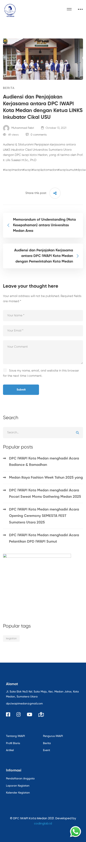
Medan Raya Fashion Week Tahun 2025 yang (46, 477)
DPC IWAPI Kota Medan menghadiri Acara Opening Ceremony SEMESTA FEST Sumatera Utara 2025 (44, 516)
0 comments (39, 134)
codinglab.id (43, 823)
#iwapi (27, 169)
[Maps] (41, 714)
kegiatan (11, 638)
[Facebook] (8, 714)
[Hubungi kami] (75, 831)
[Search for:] (43, 432)
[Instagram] (18, 714)
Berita (9, 88)
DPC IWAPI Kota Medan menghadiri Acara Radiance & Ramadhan (44, 462)
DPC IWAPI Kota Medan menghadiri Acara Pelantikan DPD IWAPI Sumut (44, 538)
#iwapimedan (12, 169)
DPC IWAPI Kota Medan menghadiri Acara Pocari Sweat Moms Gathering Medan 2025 (45, 494)
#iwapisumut (66, 169)
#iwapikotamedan (44, 169)
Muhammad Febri (22, 128)
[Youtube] (29, 714)
